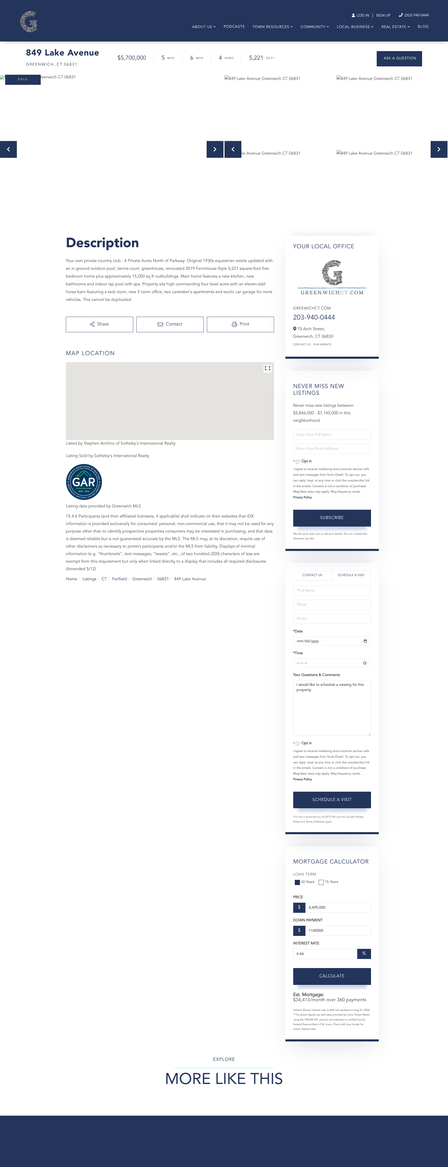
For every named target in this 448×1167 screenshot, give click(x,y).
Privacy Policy (302, 497)
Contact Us (302, 344)
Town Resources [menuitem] (271, 27)
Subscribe (332, 518)
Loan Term (304, 874)
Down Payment (308, 920)
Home (71, 579)
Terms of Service (315, 822)
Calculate (332, 976)
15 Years (331, 882)
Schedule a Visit (351, 575)
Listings (89, 579)
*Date (298, 631)
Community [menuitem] (313, 27)
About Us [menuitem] (202, 27)
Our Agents (322, 344)
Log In (362, 16)
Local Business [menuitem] (353, 27)
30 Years (307, 882)
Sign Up (383, 16)
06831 (163, 579)
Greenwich (142, 579)
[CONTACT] (399, 58)
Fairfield (119, 579)
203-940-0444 (314, 318)
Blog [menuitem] (423, 27)
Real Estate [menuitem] (393, 27)
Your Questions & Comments (316, 675)
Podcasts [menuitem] (234, 27)
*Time (298, 653)
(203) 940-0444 (416, 15)
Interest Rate (306, 943)
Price (298, 897)
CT (104, 579)
